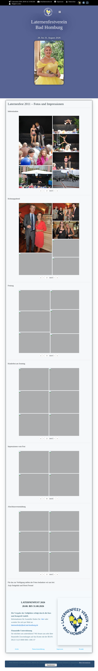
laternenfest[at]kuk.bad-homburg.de (24, 625)
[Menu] (60, 12)
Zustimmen (51, 665)
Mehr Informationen (84, 662)
